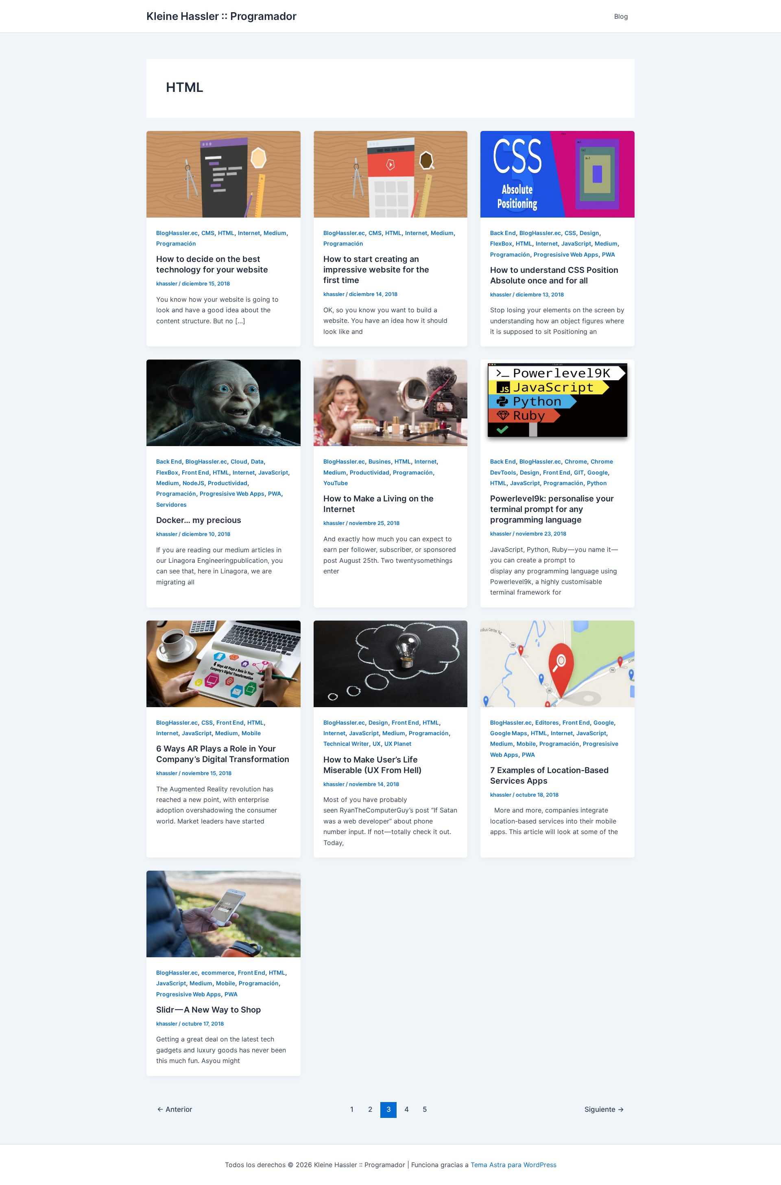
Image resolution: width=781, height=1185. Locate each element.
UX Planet (397, 743)
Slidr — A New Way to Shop (208, 1010)
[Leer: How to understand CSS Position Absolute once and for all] (557, 174)
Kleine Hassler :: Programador (221, 16)
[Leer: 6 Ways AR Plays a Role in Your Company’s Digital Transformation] (223, 663)
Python (597, 482)
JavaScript (576, 243)
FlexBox (501, 243)
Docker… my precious (198, 520)
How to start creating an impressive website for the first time (376, 269)
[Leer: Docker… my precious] (223, 402)
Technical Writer (346, 743)
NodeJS (193, 482)
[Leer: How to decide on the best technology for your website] (223, 174)
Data (257, 461)
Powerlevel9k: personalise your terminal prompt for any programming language (552, 509)
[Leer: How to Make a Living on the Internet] (391, 402)
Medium (275, 232)
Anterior (174, 1109)
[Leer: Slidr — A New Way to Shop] (223, 913)
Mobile (251, 733)
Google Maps (508, 733)
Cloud (239, 461)
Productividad (227, 482)
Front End (195, 472)
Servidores (171, 504)
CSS (570, 232)
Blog (621, 16)
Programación (176, 243)
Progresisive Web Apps (566, 254)
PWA (608, 254)
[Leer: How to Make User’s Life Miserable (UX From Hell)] (391, 663)
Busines (380, 461)
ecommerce (217, 972)
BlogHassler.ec (177, 232)
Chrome (576, 461)
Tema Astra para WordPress (513, 1165)
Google (597, 472)
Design (589, 232)
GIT (579, 472)
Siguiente (604, 1109)
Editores (547, 722)
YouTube (335, 482)
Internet (249, 232)
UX (377, 743)
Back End (503, 232)
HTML (226, 232)
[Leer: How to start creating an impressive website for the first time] (391, 174)
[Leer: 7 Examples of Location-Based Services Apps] (557, 663)
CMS (207, 232)
